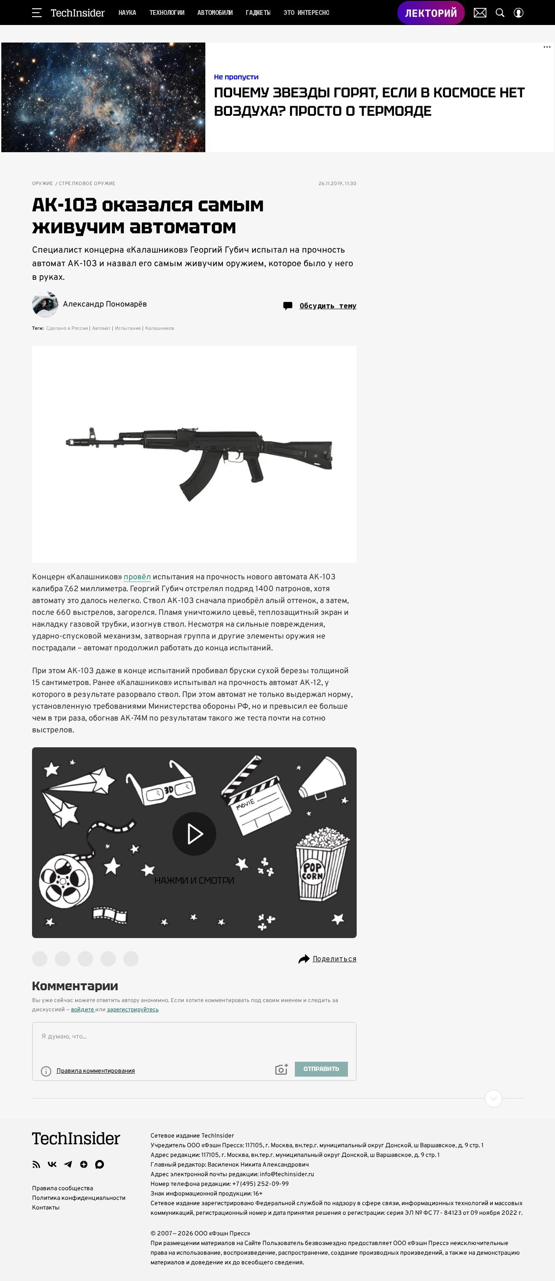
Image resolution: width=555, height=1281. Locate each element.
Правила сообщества (62, 1188)
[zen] (83, 1164)
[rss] (36, 1164)
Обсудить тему (328, 305)
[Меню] (37, 13)
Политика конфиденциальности (78, 1198)
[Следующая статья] (277, 1098)
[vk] (52, 1164)
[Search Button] (500, 13)
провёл (137, 577)
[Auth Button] (518, 13)
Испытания (128, 328)
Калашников (159, 328)
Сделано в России (67, 328)
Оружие (43, 184)
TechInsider (77, 13)
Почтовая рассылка (480, 13)
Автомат (101, 328)
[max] (99, 1164)
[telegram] (68, 1164)
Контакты (46, 1208)
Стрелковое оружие (87, 184)
